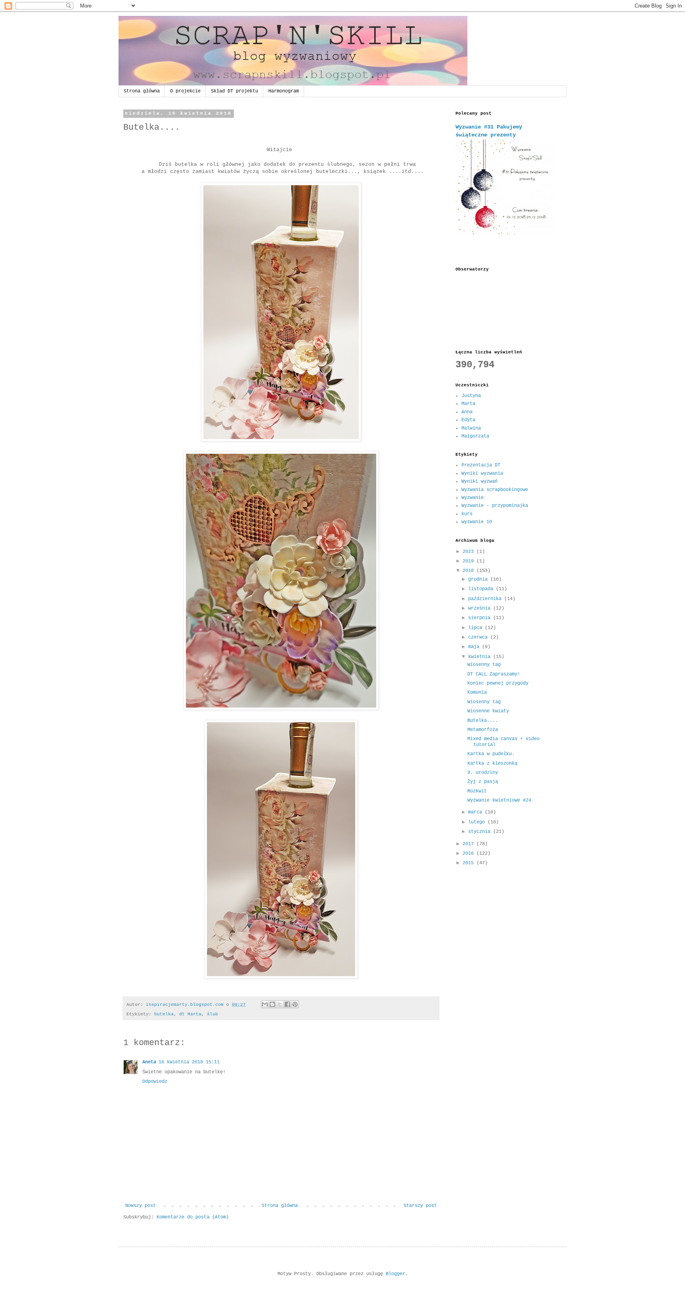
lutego (478, 822)
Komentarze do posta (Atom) (193, 1217)
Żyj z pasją (482, 782)
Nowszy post (140, 1206)
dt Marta (190, 1014)
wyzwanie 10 (476, 522)
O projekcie (185, 91)
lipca (476, 628)
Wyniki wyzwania (482, 473)
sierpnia (480, 618)
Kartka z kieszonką (492, 763)
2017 (469, 844)
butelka (164, 1014)
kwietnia (480, 657)
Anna (467, 412)
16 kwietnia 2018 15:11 (189, 1062)
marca (476, 812)
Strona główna (142, 91)
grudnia (479, 579)
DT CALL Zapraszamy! (493, 674)
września (480, 608)
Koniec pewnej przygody (497, 683)
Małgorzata (475, 436)
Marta (468, 404)
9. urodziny (482, 772)
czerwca (479, 637)
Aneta (149, 1062)
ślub (212, 1014)
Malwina (471, 428)
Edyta (468, 420)
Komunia (477, 692)
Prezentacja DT (480, 465)
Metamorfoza (482, 730)
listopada (482, 589)
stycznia (480, 832)
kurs (467, 514)
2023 (469, 551)
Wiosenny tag (484, 665)
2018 (469, 571)
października (486, 599)
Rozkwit (477, 791)
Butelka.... (482, 720)
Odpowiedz (154, 1081)
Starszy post (420, 1206)
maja (475, 647)
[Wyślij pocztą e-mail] (265, 1004)
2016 (469, 853)
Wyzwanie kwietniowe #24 (499, 800)
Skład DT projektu (234, 91)
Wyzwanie (472, 498)
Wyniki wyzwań (479, 481)
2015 (469, 863)
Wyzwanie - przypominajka (494, 505)
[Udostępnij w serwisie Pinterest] (295, 1004)
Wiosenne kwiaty (488, 711)
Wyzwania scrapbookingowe (494, 490)
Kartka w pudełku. (491, 754)
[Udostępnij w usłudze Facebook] (287, 1004)
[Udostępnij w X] (280, 1004)
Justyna (471, 396)
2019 (469, 561)
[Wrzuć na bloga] (272, 1004)
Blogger (395, 1274)
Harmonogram (283, 91)
